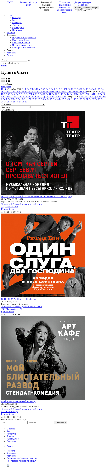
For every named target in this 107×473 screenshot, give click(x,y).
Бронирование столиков (23, 47)
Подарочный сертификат (24, 37)
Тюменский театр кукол (28, 3)
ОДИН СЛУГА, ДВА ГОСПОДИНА (18, 299)
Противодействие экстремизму (21, 461)
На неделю (6, 86)
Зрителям (11, 453)
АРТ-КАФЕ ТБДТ (9, 411)
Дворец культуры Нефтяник (82, 3)
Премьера (9, 110)
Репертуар (17, 22)
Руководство (18, 27)
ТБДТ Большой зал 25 (11, 309)
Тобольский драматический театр (64, 10)
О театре (16, 17)
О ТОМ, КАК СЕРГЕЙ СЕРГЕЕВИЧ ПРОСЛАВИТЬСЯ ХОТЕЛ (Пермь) (36, 196)
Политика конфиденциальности (22, 458)
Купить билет (7, 209)
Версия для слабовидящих (86, 8)
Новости (11, 32)
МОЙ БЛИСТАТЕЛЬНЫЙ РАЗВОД (18, 401)
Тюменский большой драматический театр (21, 204)
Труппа (15, 25)
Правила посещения (21, 45)
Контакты (11, 53)
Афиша (10, 446)
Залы (14, 20)
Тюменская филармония (64, 3)
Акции (10, 55)
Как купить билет (20, 40)
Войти (4, 65)
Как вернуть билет (21, 42)
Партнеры (17, 30)
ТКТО (10, 2)
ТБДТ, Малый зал (9, 206)
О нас (9, 15)
